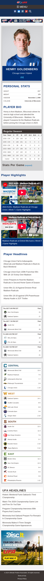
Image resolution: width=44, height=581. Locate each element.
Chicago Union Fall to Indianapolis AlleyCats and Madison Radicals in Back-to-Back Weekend (22, 264)
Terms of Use (22, 576)
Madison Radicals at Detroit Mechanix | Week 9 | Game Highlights (22, 242)
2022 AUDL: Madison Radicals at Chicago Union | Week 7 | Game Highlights (20, 208)
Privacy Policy (22, 579)
